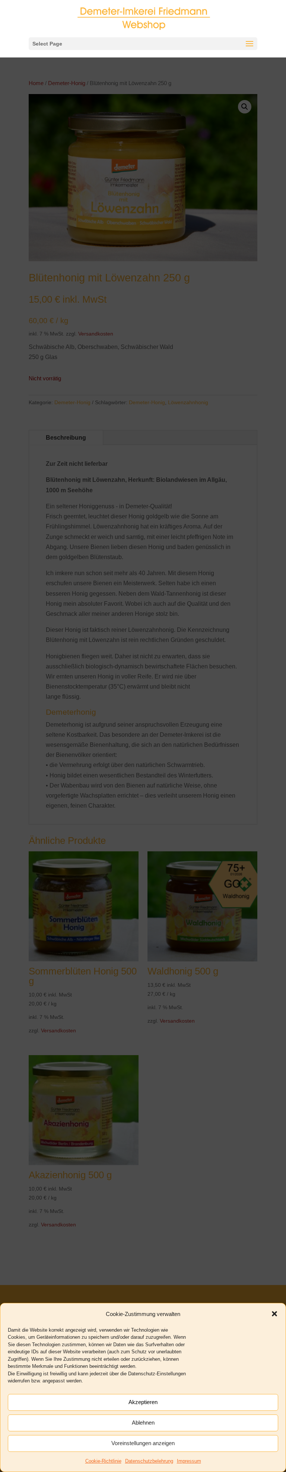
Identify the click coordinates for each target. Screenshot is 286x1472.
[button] (274, 1313)
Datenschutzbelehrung (149, 1461)
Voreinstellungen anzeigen (143, 1443)
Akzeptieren (143, 1402)
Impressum (189, 1461)
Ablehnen (143, 1422)
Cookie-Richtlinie (103, 1461)
